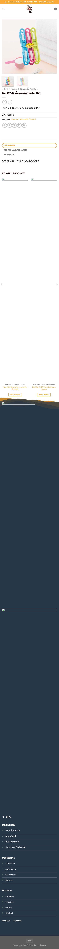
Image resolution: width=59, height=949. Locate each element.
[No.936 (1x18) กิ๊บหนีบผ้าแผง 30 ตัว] (44, 280)
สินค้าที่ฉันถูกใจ (12, 841)
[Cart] (55, 9)
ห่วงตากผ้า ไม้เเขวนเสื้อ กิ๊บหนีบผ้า (24, 89)
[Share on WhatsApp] (4, 125)
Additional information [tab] (16, 150)
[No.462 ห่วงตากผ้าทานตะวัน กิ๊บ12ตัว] (15, 280)
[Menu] (3, 8)
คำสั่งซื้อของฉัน (12, 830)
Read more (15, 394)
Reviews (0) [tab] (9, 155)
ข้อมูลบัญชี (10, 836)
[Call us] (10, 817)
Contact (9, 912)
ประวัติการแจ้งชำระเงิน (15, 847)
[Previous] (6, 46)
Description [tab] (9, 145)
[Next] (52, 46)
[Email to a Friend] (19, 125)
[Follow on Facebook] (4, 817)
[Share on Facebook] (9, 125)
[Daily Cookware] (29, 9)
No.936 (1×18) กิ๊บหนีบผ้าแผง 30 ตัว (44, 388)
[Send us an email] (7, 817)
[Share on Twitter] (14, 125)
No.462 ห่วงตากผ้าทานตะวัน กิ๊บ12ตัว (15, 388)
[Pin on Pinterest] (24, 125)
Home (5, 89)
